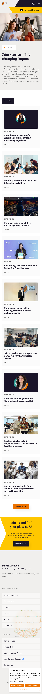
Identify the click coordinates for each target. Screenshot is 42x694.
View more (19, 506)
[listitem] (21, 127)
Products (7, 607)
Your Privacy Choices (12, 659)
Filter (9, 101)
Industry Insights (11, 595)
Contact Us (8, 665)
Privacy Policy (9, 647)
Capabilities (8, 601)
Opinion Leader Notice (13, 653)
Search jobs (19, 544)
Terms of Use (9, 641)
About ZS (7, 619)
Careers (7, 613)
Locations (8, 625)
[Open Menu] (39, 3)
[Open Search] (33, 3)
